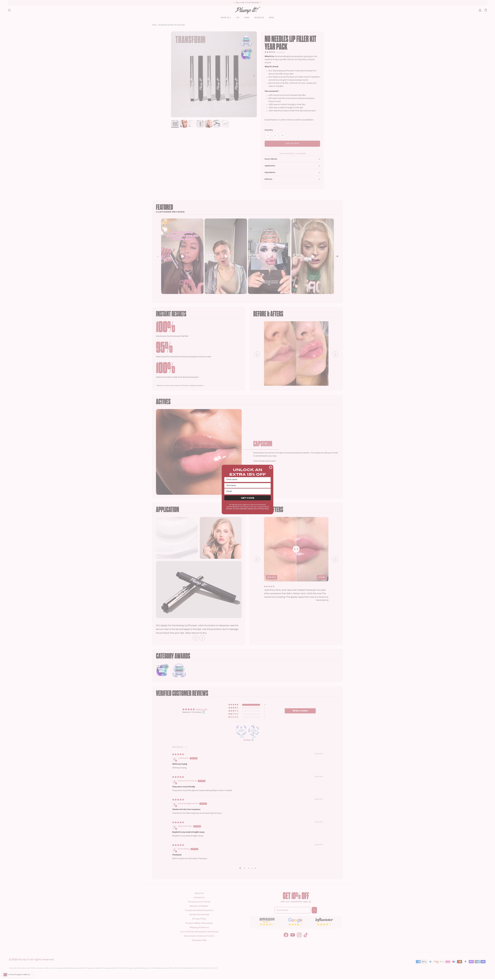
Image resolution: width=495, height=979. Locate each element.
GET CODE (247, 498)
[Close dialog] (270, 467)
